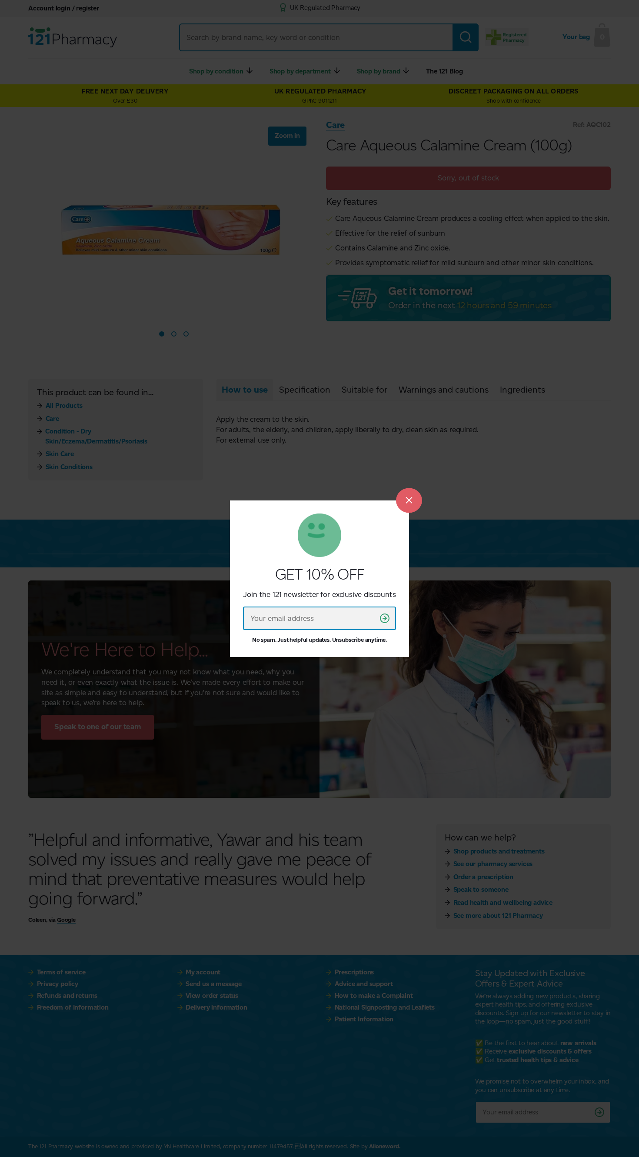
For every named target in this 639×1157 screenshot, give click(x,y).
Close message (409, 500)
